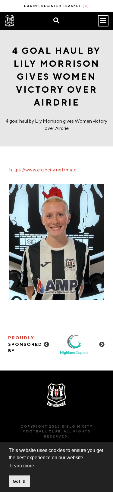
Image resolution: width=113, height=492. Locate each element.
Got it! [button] (19, 481)
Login (30, 6)
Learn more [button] (22, 465)
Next (102, 345)
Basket (77, 6)
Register (51, 6)
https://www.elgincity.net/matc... (44, 170)
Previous (46, 345)
